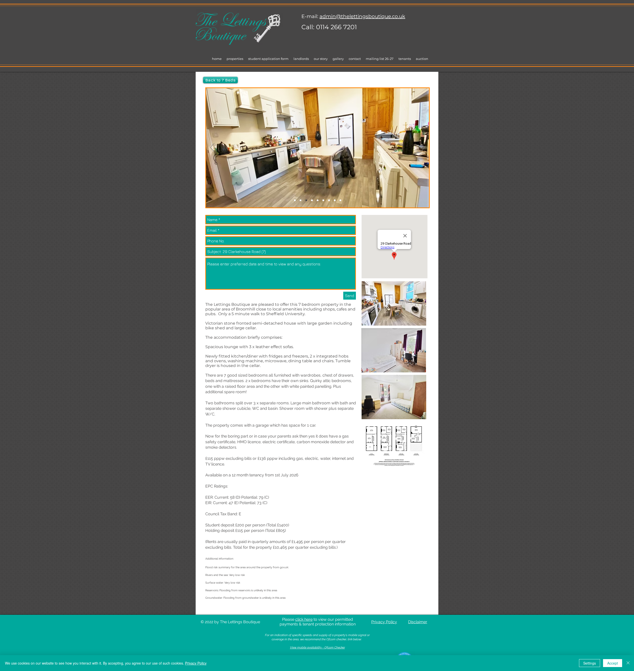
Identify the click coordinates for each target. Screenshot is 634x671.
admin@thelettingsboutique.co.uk (362, 16)
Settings (589, 663)
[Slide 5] (323, 200)
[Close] (628, 663)
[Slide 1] (295, 200)
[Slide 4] (317, 200)
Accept (612, 663)
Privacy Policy (196, 663)
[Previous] (212, 148)
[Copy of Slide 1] (300, 200)
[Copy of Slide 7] (340, 200)
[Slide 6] (329, 200)
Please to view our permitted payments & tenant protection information (318, 621)
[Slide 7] (335, 200)
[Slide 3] (312, 200)
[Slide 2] (306, 200)
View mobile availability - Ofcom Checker (317, 647)
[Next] (423, 148)
